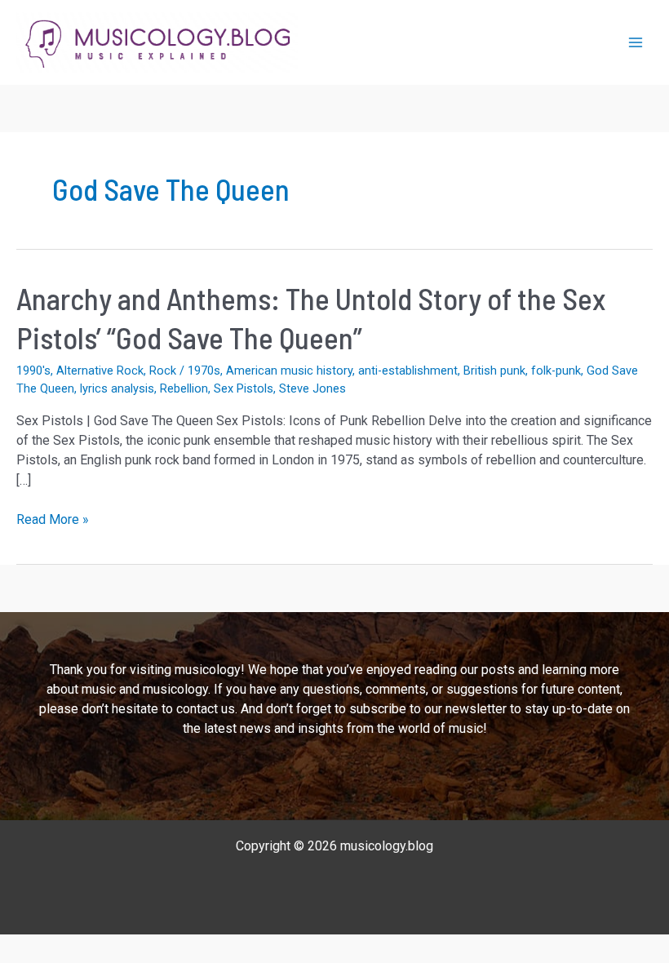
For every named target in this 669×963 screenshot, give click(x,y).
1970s (204, 370)
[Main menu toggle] (635, 42)
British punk (494, 370)
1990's (33, 370)
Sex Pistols (243, 388)
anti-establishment (408, 370)
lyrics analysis (117, 388)
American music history (289, 370)
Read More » (52, 520)
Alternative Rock (100, 370)
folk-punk (556, 370)
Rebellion (184, 388)
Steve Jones (312, 388)
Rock (162, 370)
